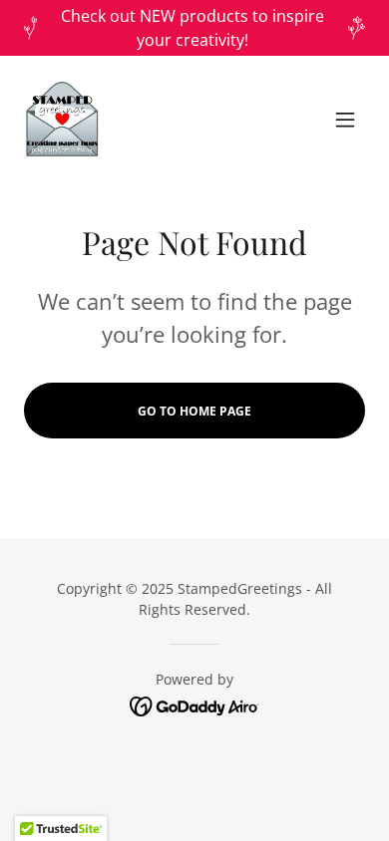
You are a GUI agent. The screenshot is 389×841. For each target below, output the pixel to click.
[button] (345, 120)
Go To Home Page (194, 411)
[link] (62, 119)
